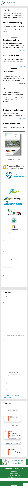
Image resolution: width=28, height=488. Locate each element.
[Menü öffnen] (26, 3)
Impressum (14, 481)
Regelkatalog (7, 397)
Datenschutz (14, 485)
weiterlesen (22, 35)
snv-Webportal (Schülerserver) (11, 395)
